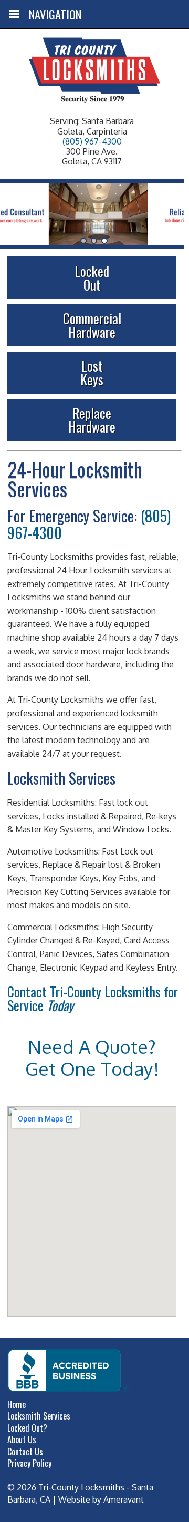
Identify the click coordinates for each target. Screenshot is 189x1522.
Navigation (55, 14)
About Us (21, 1439)
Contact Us (25, 1451)
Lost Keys (91, 372)
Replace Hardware (92, 419)
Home (16, 1404)
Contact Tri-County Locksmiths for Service (92, 998)
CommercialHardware (92, 325)
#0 (83, 241)
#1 (94, 241)
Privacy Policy (29, 1463)
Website (74, 1499)
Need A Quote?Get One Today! (92, 1057)
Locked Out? (27, 1428)
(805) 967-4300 (92, 141)
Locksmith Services (38, 1416)
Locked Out (92, 277)
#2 (104, 241)
